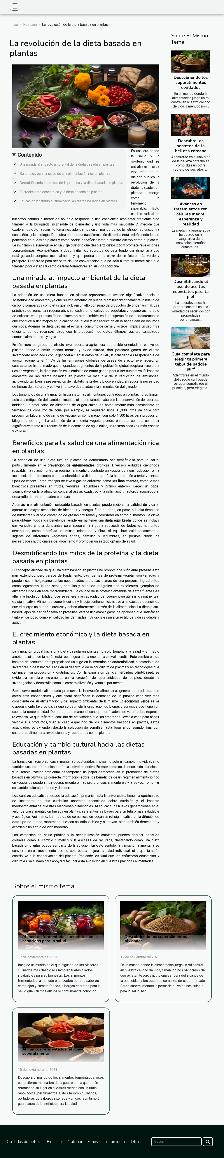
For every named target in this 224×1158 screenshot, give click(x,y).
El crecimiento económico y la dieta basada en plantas (61, 192)
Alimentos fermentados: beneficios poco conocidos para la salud (60, 938)
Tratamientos (115, 1141)
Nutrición (30, 25)
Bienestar (55, 1141)
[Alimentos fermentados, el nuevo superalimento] (61, 1037)
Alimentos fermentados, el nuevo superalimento (53, 1051)
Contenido (30, 155)
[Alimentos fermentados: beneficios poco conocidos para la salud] (61, 925)
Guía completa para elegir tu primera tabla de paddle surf (191, 361)
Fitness (94, 1141)
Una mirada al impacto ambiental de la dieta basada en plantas (67, 164)
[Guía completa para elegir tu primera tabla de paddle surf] (190, 338)
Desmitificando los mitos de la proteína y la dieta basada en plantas (71, 183)
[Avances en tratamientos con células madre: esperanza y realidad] (190, 188)
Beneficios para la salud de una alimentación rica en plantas (65, 174)
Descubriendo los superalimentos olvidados (191, 82)
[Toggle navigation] (15, 7)
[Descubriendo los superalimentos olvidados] (190, 61)
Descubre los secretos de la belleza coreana (190, 146)
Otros (136, 1141)
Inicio (14, 25)
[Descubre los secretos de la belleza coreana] (190, 125)
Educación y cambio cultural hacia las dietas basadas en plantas (68, 201)
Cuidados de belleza (24, 1141)
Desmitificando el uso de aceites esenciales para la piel (191, 289)
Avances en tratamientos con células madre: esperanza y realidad (191, 214)
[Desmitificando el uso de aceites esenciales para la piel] (190, 265)
